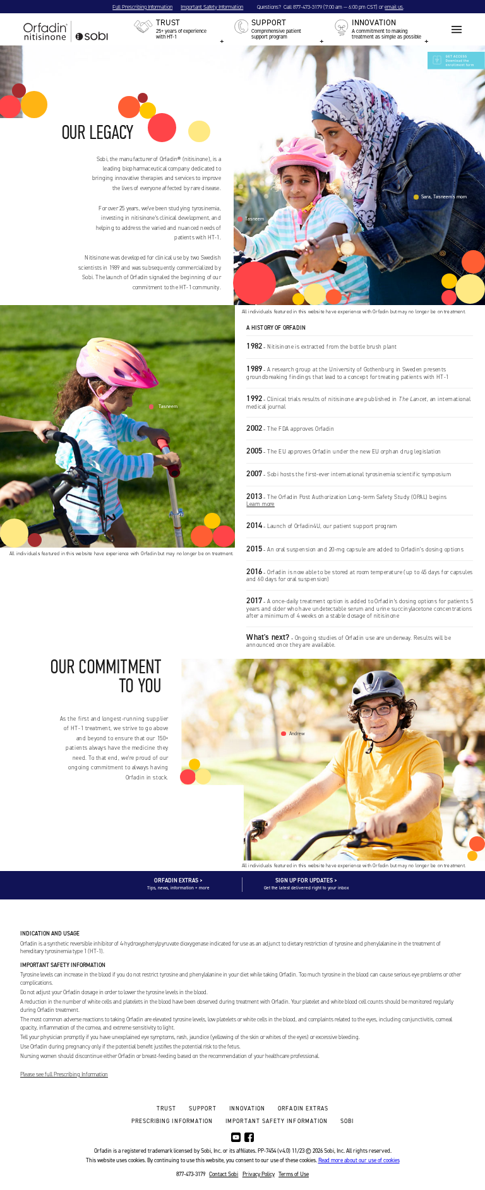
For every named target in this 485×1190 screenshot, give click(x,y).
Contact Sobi (223, 1174)
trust (166, 1108)
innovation (247, 1108)
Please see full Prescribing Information (64, 1074)
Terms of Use (293, 1174)
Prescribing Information (172, 1121)
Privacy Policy (258, 1174)
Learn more (260, 504)
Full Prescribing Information (142, 7)
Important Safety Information (212, 7)
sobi (347, 1121)
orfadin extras (303, 1108)
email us (394, 7)
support (202, 1108)
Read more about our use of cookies (359, 1160)
